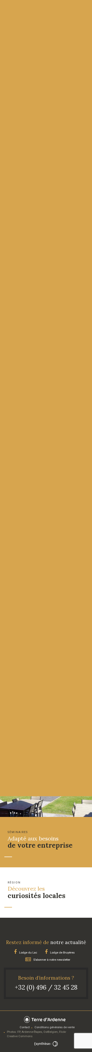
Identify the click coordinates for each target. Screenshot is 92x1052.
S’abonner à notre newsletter (51, 959)
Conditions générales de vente (54, 1027)
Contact (25, 1027)
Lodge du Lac (27, 952)
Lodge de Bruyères (62, 952)
